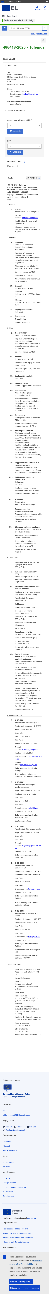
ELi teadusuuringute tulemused (14, 1187)
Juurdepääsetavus (10, 1150)
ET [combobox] (10, 125)
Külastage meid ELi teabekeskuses (16, 1242)
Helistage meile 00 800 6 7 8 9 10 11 (16, 1229)
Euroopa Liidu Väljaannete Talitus (16, 1094)
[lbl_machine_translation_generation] (24, 162)
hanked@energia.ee (30, 94)
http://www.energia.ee (28, 765)
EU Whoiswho (8, 1192)
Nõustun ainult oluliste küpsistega (24, 1288)
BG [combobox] (10, 146)
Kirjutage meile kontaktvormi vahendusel (18, 1238)
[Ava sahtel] (5, 42)
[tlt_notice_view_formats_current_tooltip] (39, 178)
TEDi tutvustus (8, 1162)
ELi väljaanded (8, 1196)
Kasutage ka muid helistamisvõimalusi (17, 1233)
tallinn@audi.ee (34, 889)
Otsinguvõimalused (39, 34)
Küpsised (6, 1146)
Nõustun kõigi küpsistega (21, 1281)
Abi (4, 1111)
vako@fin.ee (33, 808)
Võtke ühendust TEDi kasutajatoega (16, 1115)
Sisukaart (6, 1167)
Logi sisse (37, 9)
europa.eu (31, 1218)
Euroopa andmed (9, 1183)
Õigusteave (7, 1142)
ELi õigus (6, 1178)
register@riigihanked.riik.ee (28, 847)
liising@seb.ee (34, 937)
